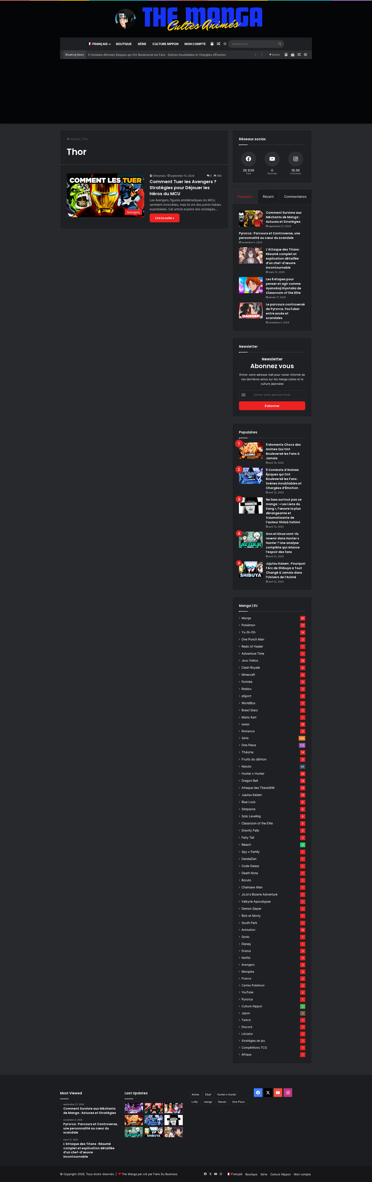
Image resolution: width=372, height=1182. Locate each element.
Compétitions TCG (254, 1047)
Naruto (246, 766)
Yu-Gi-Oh (248, 632)
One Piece (249, 745)
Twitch (246, 1020)
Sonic (246, 937)
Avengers (248, 964)
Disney (246, 944)
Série (142, 44)
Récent (268, 197)
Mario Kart (249, 717)
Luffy (195, 1101)
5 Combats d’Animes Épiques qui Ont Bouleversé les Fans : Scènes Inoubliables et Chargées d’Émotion (157, 54)
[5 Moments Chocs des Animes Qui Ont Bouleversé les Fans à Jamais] (251, 450)
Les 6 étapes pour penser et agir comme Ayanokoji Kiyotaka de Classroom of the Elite (283, 286)
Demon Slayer (251, 908)
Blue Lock (249, 802)
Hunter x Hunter (253, 773)
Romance (248, 731)
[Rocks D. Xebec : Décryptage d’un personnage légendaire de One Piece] (154, 1108)
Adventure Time (253, 653)
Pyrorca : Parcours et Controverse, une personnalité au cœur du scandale (269, 235)
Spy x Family (251, 851)
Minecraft (248, 674)
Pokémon (248, 625)
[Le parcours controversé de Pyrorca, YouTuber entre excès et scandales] (251, 310)
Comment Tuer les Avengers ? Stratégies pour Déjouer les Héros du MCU (183, 188)
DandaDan (249, 859)
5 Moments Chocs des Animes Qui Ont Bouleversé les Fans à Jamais (283, 451)
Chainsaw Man (252, 887)
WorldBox (249, 703)
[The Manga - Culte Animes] (186, 19)
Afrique (246, 1054)
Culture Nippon (165, 44)
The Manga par (132, 1174)
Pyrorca (247, 999)
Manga (246, 618)
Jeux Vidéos (250, 660)
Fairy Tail (248, 837)
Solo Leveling (251, 816)
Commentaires (295, 197)
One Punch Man (253, 639)
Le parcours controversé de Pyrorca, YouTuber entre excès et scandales (285, 311)
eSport (246, 696)
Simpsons (248, 809)
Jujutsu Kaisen (252, 795)
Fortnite (247, 682)
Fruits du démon (254, 759)
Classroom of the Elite (257, 823)
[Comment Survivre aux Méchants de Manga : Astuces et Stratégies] (251, 218)
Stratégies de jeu (253, 1040)
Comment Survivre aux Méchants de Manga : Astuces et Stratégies (284, 217)
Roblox (247, 689)
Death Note (250, 873)
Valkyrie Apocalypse (256, 901)
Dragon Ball (250, 780)
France (246, 978)
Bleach (246, 844)
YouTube (247, 992)
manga (208, 1101)
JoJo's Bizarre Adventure (259, 894)
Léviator (247, 1034)
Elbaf (208, 1094)
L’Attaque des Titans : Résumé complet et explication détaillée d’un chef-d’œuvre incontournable (283, 258)
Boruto (246, 880)
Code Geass (250, 866)
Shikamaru (159, 175)
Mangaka (248, 971)
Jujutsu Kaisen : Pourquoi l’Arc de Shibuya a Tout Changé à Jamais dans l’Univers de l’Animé (285, 570)
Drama (246, 951)
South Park (249, 923)
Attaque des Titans (258, 788)
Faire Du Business (165, 1174)
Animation (248, 929)
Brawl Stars (250, 710)
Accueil (74, 139)
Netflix (246, 957)
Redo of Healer (252, 646)
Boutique (124, 44)
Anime (195, 1094)
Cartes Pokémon (253, 985)
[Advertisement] (186, 91)
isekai (245, 724)
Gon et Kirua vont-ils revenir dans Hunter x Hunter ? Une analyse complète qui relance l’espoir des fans (283, 543)
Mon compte (195, 44)
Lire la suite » (164, 218)
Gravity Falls (250, 830)
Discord (247, 1027)
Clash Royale (251, 667)
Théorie (248, 752)
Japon (246, 1013)
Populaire (245, 197)
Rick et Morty (251, 915)
